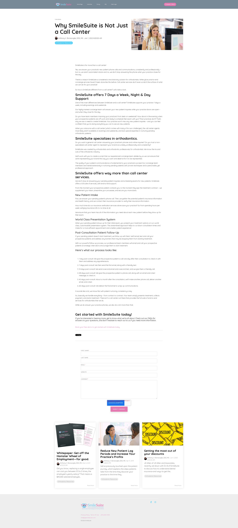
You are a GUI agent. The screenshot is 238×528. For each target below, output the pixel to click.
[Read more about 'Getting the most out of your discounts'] (162, 434)
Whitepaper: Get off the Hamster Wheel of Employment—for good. (73, 456)
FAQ (105, 4)
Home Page (79, 4)
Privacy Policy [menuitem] (85, 515)
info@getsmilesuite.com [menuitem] (88, 518)
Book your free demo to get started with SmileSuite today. (97, 327)
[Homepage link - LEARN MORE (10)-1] (92, 512)
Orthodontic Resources (64, 43)
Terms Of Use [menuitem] (94, 515)
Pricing (98, 4)
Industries (89, 4)
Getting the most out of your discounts (160, 452)
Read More (90, 485)
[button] (151, 502)
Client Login (114, 4)
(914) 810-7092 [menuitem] (105, 515)
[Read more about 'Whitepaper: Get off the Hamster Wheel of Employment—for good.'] (75, 435)
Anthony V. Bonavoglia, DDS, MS (70, 38)
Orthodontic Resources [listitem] (66, 481)
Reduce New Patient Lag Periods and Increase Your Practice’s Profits (117, 454)
